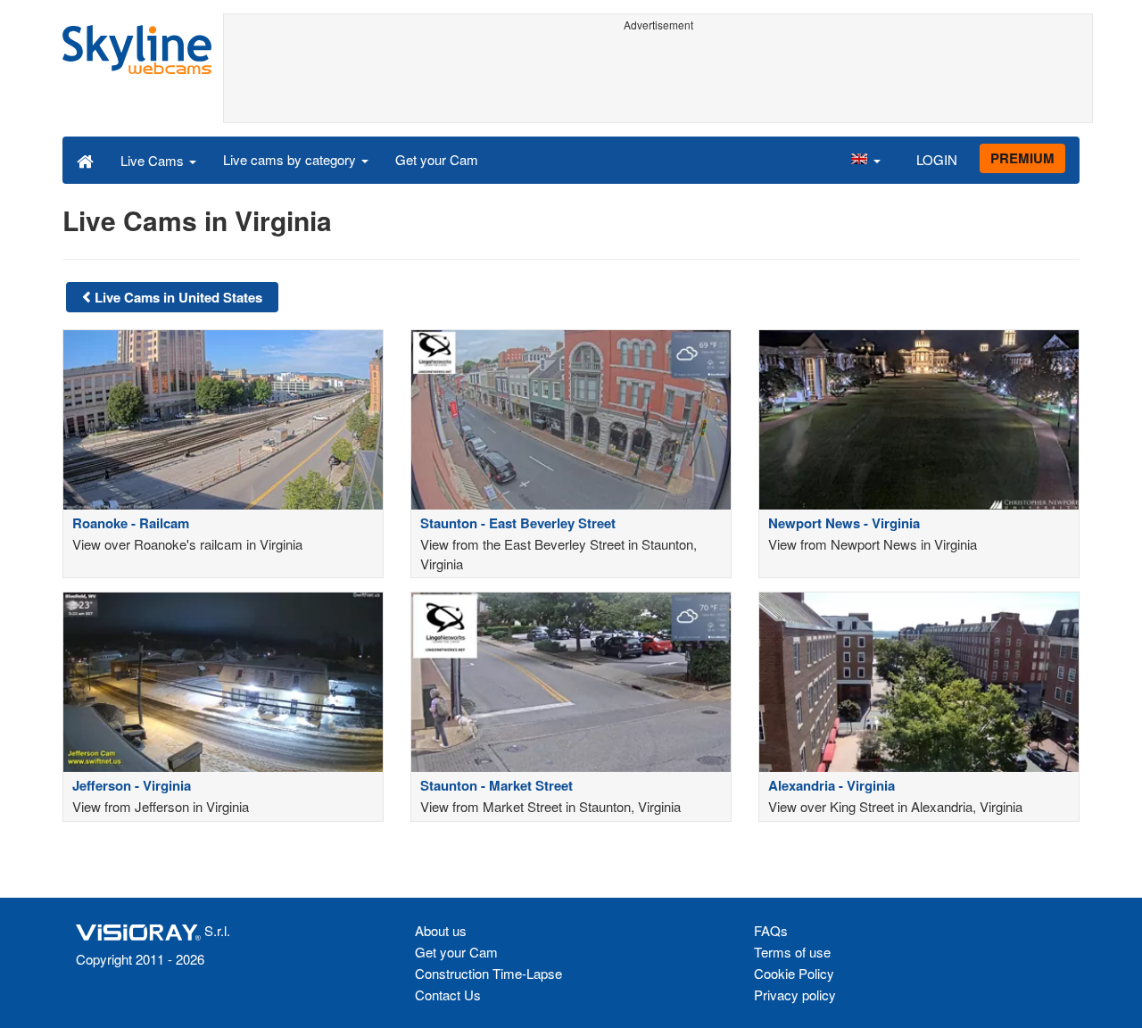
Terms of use (792, 951)
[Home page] (85, 159)
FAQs (771, 930)
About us (441, 930)
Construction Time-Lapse (488, 973)
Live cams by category (291, 159)
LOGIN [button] (936, 159)
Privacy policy (795, 994)
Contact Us (448, 994)
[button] (865, 159)
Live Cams (153, 160)
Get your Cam (436, 159)
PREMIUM (1022, 158)
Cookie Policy (794, 973)
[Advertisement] (658, 77)
